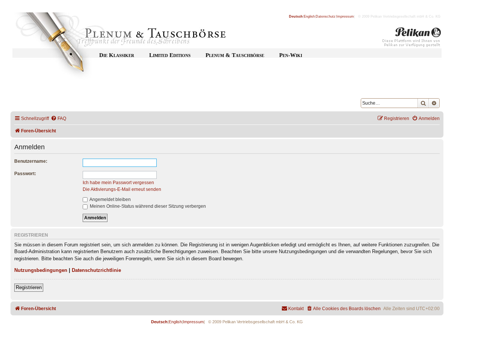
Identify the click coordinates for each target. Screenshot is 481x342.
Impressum (345, 16)
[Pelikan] (412, 38)
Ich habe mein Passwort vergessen (118, 182)
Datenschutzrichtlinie (96, 270)
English (309, 16)
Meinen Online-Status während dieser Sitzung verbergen (147, 206)
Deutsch (296, 16)
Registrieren (29, 287)
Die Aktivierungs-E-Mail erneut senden (122, 189)
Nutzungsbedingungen (40, 270)
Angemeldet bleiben (110, 199)
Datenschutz (326, 16)
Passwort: (25, 173)
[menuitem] (58, 119)
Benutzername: (30, 161)
